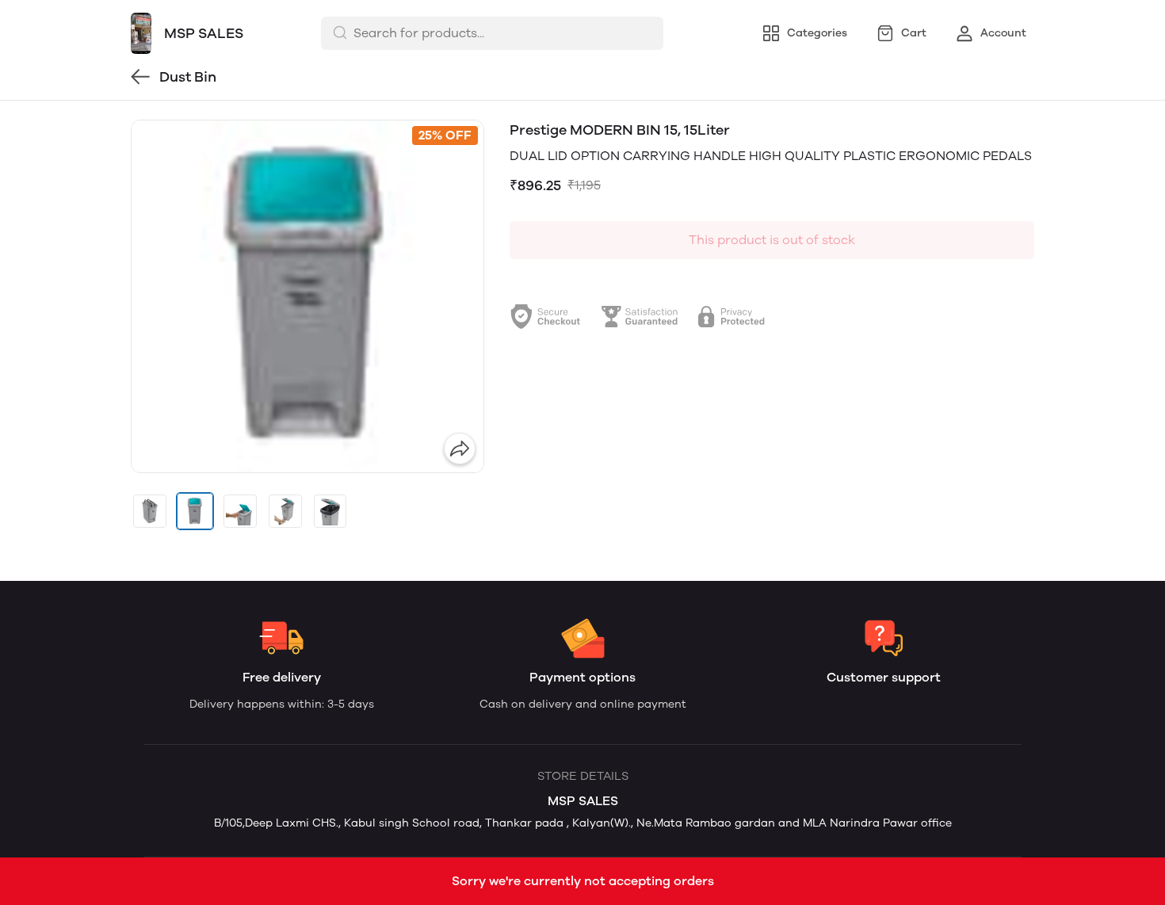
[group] (307, 296)
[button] (150, 511)
